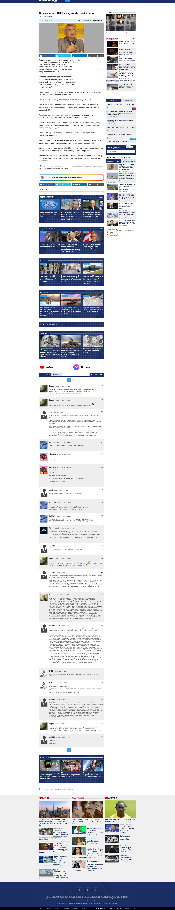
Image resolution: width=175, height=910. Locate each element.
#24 (102, 682)
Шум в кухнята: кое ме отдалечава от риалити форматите (70, 774)
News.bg (42, 908)
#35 (102, 467)
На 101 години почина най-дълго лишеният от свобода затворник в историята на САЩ (127, 167)
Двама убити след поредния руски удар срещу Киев (119, 135)
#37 (102, 442)
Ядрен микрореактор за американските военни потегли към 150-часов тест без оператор (54, 874)
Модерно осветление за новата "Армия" (126, 857)
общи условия (100, 908)
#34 (102, 490)
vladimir (52, 454)
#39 (102, 400)
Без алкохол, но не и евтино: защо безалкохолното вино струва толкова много (87, 821)
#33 (102, 502)
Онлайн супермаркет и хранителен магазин (126, 231)
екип (133, 908)
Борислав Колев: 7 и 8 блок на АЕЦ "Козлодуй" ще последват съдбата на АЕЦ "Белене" (127, 196)
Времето (108, 35)
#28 (102, 572)
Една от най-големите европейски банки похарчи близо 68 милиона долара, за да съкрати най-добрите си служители (54, 834)
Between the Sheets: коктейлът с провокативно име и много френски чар (126, 51)
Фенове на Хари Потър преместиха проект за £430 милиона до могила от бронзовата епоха (70, 352)
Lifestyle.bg (58, 908)
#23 (102, 699)
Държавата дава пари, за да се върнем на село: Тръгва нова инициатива (127, 187)
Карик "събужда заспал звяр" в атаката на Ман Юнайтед (126, 848)
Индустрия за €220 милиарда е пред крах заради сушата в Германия (49, 278)
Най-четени (128, 100)
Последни (113, 100)
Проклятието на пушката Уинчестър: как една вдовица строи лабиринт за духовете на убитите (50, 352)
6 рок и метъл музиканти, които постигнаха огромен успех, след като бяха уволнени (94, 830)
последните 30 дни (128, 161)
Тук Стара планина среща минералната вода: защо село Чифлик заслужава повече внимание (49, 311)
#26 (102, 625)
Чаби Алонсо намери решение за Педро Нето (128, 838)
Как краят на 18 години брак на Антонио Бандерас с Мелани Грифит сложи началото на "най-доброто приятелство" (87, 865)
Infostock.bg (83, 908)
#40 (102, 386)
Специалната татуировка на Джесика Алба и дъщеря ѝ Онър (93, 840)
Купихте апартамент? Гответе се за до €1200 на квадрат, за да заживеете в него (71, 278)
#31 (102, 527)
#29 (102, 558)
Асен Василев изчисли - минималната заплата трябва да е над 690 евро (127, 222)
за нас (119, 908)
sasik (51, 490)
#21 (102, 737)
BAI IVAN (52, 442)
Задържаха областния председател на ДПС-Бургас (49, 214)
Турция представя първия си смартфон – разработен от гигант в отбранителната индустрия (53, 861)
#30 (102, 545)
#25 (102, 671)
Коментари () (97, 20)
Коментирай (95, 375)
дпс (47, 189)
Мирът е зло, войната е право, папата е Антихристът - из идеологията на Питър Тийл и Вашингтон (70, 247)
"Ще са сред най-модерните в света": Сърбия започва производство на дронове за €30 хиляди (54, 848)
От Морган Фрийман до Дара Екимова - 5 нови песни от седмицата (127, 43)
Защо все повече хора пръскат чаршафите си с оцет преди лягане (93, 309)
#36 (102, 454)
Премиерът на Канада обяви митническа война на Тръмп (92, 246)
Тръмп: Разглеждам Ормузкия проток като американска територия (121, 128)
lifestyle (112, 39)
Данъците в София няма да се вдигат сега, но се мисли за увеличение (50, 246)
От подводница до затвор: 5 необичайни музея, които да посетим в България (71, 310)
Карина (52, 386)
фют (51, 412)
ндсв (43, 189)
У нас (78, 20)
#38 (102, 412)
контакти (127, 908)
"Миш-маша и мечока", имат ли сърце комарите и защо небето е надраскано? (50, 775)
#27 (102, 594)
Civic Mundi (54, 528)
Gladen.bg (75, 908)
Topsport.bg (66, 908)
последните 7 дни (113, 161)
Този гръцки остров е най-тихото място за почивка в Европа (126, 86)
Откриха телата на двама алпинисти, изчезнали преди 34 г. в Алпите (127, 214)
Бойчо (51, 595)
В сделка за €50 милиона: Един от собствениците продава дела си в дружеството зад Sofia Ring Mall (93, 279)
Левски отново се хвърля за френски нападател (120, 820)
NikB (51, 671)
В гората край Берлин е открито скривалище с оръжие (117, 142)
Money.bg (49, 908)
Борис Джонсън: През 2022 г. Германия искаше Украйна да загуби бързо (127, 206)
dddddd (52, 546)
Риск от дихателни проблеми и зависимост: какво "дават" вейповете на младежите (127, 67)
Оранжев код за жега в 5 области (119, 33)
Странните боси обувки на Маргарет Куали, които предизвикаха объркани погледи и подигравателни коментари (87, 852)
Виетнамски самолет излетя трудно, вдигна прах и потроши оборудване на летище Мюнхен (126, 177)
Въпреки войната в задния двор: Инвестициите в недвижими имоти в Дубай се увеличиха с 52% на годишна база (54, 822)
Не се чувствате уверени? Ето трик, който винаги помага (91, 774)
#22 (102, 723)
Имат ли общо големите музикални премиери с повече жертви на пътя (127, 58)
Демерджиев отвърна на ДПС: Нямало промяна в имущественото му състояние (93, 215)
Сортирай (55, 375)
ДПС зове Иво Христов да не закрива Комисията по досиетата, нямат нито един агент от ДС (70, 216)
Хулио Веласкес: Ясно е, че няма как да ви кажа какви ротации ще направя (127, 828)
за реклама (111, 908)
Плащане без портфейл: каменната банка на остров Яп (92, 350)
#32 (102, 516)
